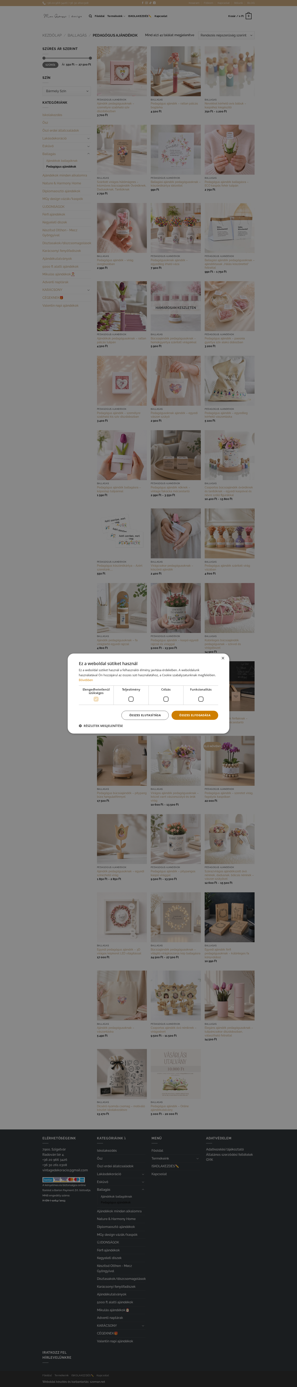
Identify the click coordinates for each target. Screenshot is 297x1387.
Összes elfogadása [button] (195, 715)
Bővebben (86, 680)
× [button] (222, 658)
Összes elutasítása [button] (145, 715)
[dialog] (148, 693)
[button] (101, 726)
